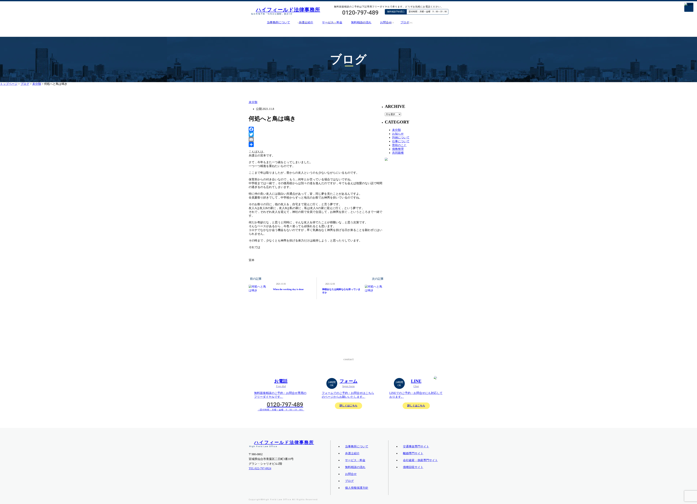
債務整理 (398, 148)
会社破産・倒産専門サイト (420, 460)
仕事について (400, 141)
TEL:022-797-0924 (260, 468)
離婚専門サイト (413, 453)
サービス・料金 (355, 460)
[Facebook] (317, 129)
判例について (400, 137)
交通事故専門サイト (416, 446)
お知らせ (398, 133)
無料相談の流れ (355, 467)
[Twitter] (317, 134)
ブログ (404, 22)
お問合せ (351, 474)
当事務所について (278, 22)
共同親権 (398, 152)
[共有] (317, 144)
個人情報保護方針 (356, 487)
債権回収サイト (413, 467)
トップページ (8, 83)
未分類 (36, 83)
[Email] (317, 139)
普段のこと (399, 145)
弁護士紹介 (352, 453)
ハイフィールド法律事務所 (288, 10)
